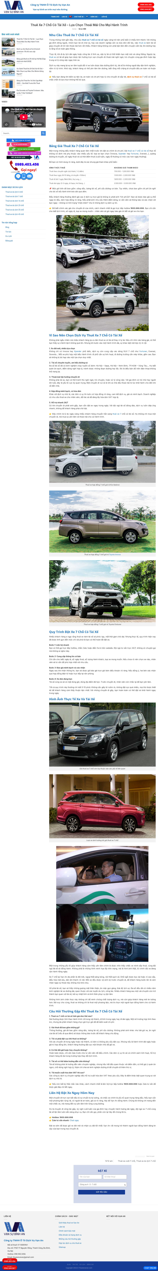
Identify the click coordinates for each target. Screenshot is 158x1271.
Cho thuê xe (79, 17)
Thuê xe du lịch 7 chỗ (14, 196)
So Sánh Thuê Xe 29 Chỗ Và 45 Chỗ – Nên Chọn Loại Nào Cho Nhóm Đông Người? (30, 71)
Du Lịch (8, 236)
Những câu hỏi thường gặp (70, 1239)
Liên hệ (104, 17)
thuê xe (142, 43)
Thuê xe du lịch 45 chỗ (14, 214)
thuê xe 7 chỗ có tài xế (92, 40)
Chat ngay (74, 1120)
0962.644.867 (146, 9)
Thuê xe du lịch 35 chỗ (14, 210)
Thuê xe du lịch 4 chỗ (14, 192)
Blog (7, 227)
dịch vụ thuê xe (134, 77)
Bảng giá (94, 17)
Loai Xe (64, 17)
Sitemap (62, 1247)
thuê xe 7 (117, 414)
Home (74, 29)
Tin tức (8, 232)
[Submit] (43, 133)
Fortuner (135, 154)
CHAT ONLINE (150, 1268)
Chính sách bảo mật (67, 1231)
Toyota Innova (115, 554)
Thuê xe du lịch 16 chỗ (14, 201)
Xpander (122, 154)
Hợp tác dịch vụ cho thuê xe (70, 1243)
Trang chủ (55, 17)
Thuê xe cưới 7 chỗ (126, 1161)
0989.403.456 (146, 4)
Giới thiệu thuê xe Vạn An (69, 1223)
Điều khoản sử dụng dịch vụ (70, 1235)
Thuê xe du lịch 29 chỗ (14, 205)
